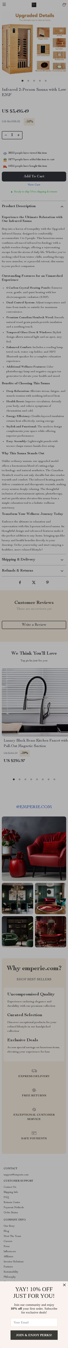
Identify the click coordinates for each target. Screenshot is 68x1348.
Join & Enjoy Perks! (34, 1335)
